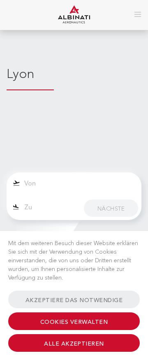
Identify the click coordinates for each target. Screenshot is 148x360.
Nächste (111, 209)
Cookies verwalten (74, 322)
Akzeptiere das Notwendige (74, 300)
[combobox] (74, 184)
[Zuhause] (74, 15)
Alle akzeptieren (74, 344)
